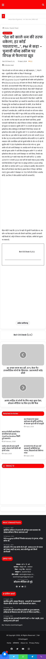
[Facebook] (17, 586)
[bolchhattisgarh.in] (23, 4)
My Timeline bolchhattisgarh (12, 625)
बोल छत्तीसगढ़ (23, 323)
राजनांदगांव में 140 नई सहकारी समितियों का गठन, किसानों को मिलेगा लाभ (33, 449)
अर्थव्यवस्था (16, 643)
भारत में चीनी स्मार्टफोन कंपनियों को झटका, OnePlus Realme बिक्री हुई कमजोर (11, 435)
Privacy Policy (34, 643)
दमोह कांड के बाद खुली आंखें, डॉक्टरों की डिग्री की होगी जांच (11, 448)
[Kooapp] (28, 586)
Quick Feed (14, 28)
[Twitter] (20, 586)
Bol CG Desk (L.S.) (8, 61)
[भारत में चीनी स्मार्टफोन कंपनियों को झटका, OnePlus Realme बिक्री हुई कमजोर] (12, 423)
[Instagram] (25, 586)
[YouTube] (23, 586)
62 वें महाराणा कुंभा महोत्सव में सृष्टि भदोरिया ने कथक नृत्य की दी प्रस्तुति (34, 421)
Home (6, 28)
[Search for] (43, 5)
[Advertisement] (23, 204)
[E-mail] (6, 263)
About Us (24, 643)
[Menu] (3, 5)
